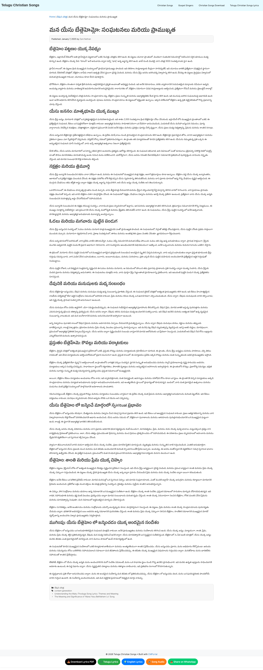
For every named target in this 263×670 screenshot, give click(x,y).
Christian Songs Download (212, 5)
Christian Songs (165, 5)
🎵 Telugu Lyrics (109, 661)
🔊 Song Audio (156, 661)
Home (52, 17)
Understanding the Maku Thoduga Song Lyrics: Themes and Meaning (86, 594)
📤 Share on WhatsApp (183, 661)
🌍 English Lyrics (133, 661)
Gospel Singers (185, 5)
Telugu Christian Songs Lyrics (244, 5)
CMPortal (152, 654)
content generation (63, 591)
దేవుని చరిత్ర (62, 17)
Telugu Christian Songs (20, 5)
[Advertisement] (126, 628)
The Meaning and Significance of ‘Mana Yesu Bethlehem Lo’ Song (85, 596)
